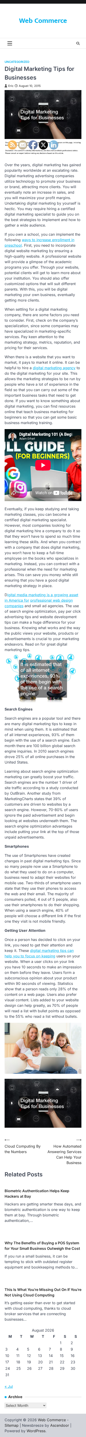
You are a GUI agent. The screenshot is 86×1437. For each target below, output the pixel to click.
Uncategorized (17, 62)
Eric (11, 86)
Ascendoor (59, 1425)
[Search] (78, 43)
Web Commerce (43, 21)
